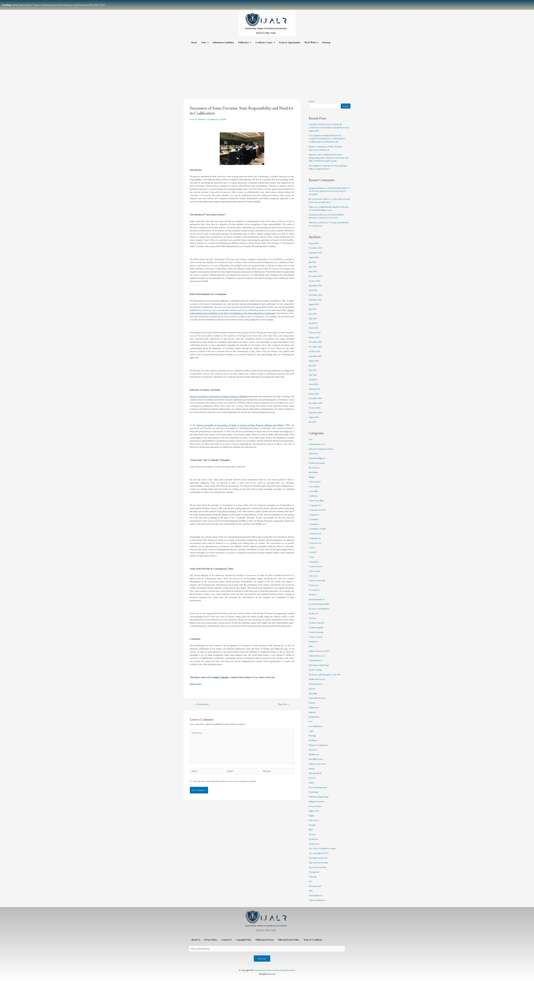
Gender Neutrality (316, 632)
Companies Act (315, 505)
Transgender (314, 872)
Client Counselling (316, 500)
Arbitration (313, 453)
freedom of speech (316, 622)
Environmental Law (317, 599)
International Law (316, 683)
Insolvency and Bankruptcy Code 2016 (324, 674)
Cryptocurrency (315, 566)
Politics (312, 782)
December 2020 (315, 398)
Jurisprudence (314, 716)
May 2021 (313, 374)
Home (194, 42)
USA (311, 890)
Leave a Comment (197, 119)
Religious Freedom (316, 801)
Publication (243, 42)
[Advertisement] (267, 66)
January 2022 (314, 337)
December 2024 (315, 247)
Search (311, 101)
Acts (310, 439)
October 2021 (314, 351)
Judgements (313, 707)
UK (310, 881)
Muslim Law (314, 754)
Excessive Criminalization (319, 608)
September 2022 (315, 299)
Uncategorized (315, 886)
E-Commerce (314, 589)
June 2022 (313, 313)
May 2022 (313, 318)
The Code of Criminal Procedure (322, 848)
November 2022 (315, 295)
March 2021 (313, 384)
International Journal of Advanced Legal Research (274, 970)
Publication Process (265, 939)
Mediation (313, 740)
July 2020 (312, 421)
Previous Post (201, 704)
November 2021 (315, 346)
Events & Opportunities (289, 42)
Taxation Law (314, 843)
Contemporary (212, 119)
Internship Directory (317, 698)
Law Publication (315, 726)
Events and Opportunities (319, 604)
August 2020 (314, 417)
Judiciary (312, 712)
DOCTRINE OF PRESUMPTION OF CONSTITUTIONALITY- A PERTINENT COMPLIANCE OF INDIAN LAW (327, 138)
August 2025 (314, 243)
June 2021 (313, 370)
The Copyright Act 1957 (318, 853)
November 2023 (315, 276)
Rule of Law (313, 820)
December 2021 (315, 341)
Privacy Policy (210, 939)
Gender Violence (316, 637)
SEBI (311, 829)
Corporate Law (315, 542)
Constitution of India (317, 528)
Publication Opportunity (319, 796)
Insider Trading (315, 669)
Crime (311, 557)
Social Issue (313, 839)
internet (312, 688)
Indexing (326, 42)
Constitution (314, 524)
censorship (313, 491)
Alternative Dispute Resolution (321, 448)
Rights (311, 815)
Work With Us (311, 42)
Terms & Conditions (312, 939)
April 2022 (313, 323)
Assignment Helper (317, 188)
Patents (312, 768)
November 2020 (315, 403)
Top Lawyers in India (317, 867)
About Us (195, 939)
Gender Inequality (316, 627)
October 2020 (314, 407)
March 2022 (313, 327)
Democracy (314, 585)
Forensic (312, 618)
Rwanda (312, 825)
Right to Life (314, 810)
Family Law (313, 613)
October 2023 (314, 280)
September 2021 (315, 356)
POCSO (312, 777)
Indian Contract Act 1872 (319, 651)
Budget (312, 477)
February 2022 (315, 332)
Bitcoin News (314, 467)
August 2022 (314, 304)
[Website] (277, 771)
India (311, 646)
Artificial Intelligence (317, 458)
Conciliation (314, 519)
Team (203, 42)
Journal (312, 702)
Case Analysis (314, 486)
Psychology (313, 792)
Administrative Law (317, 444)
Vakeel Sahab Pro (316, 895)
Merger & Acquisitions (318, 745)
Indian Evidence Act (317, 655)
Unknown (313, 206)
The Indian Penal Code (318, 857)
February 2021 (315, 389)
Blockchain (313, 472)
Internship (313, 693)
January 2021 (314, 393)
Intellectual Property (317, 679)
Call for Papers (315, 481)
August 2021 (314, 360)
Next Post (284, 704)
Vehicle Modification (317, 900)
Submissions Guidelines (223, 42)
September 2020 (315, 412)
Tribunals (313, 876)
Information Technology (319, 665)
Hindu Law (313, 641)
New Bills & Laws (316, 759)
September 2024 (315, 252)
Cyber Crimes (314, 571)
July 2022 (312, 309)
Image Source (196, 684)
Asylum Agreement (317, 463)
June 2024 (313, 266)
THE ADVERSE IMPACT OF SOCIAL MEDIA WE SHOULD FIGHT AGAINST (329, 191)
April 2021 (313, 379)
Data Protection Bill (317, 580)
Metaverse (313, 749)
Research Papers (315, 806)
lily (310, 199)
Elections (312, 594)
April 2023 (313, 290)
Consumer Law (315, 533)
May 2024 (313, 271)
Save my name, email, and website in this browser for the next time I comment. (224, 781)
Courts (311, 547)
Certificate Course (263, 42)
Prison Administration (318, 787)
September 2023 (315, 285)
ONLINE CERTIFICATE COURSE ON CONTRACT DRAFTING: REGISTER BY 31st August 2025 (329, 127)
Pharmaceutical (315, 773)
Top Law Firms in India (318, 862)
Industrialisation (315, 660)
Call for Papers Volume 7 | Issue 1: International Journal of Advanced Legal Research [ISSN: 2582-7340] (53, 5)
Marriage (312, 735)
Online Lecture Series (317, 763)
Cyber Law (313, 575)
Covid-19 (312, 552)
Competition (314, 514)
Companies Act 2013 (317, 509)
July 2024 (312, 262)
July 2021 (312, 365)
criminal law (313, 561)
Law (310, 721)
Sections (312, 834)
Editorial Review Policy (288, 939)
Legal (311, 731)
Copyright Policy (243, 939)
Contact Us (226, 939)
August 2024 (314, 257)
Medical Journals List (317, 214)
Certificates (313, 495)
